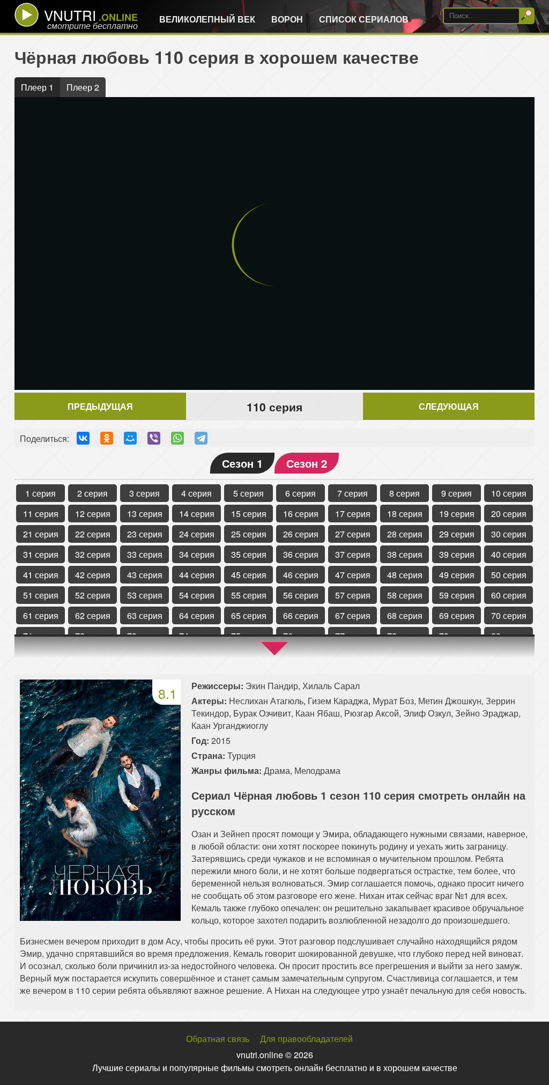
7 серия (352, 493)
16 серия (300, 513)
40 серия (508, 554)
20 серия (508, 513)
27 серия (352, 534)
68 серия (404, 615)
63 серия (144, 615)
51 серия (40, 595)
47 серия (352, 575)
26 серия (300, 534)
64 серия (196, 615)
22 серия (92, 534)
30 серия (508, 534)
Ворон (287, 19)
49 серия (456, 575)
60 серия (508, 595)
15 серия (248, 513)
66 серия (300, 615)
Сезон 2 (306, 463)
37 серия (352, 554)
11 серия (40, 513)
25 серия (248, 534)
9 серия (456, 493)
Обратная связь (217, 1038)
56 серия (300, 595)
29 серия (456, 534)
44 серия (196, 575)
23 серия (144, 534)
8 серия (404, 493)
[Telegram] (201, 438)
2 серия (92, 493)
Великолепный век (207, 19)
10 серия (508, 493)
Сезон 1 (242, 463)
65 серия (248, 615)
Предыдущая (100, 406)
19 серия (456, 513)
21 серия (40, 534)
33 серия (144, 554)
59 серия (456, 595)
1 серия (40, 493)
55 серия (248, 595)
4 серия (196, 493)
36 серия (300, 554)
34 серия (196, 554)
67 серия (352, 615)
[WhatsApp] (177, 438)
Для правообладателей (306, 1038)
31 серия (40, 554)
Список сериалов (364, 19)
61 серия (40, 615)
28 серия (404, 534)
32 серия (92, 554)
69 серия (456, 615)
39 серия (456, 554)
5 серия (248, 493)
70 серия (508, 615)
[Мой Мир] (130, 438)
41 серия (40, 575)
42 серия (92, 575)
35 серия (248, 554)
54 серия (196, 595)
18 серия (404, 513)
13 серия (144, 513)
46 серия (300, 575)
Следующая (449, 406)
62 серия (92, 615)
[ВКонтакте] (83, 438)
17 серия (352, 513)
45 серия (248, 575)
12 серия (92, 513)
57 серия (352, 595)
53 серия (144, 595)
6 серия (300, 493)
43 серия (144, 575)
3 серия (144, 493)
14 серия (196, 513)
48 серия (404, 575)
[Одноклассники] (106, 438)
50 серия (508, 575)
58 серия (404, 595)
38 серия (404, 554)
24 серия (196, 534)
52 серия (92, 595)
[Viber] (153, 438)
